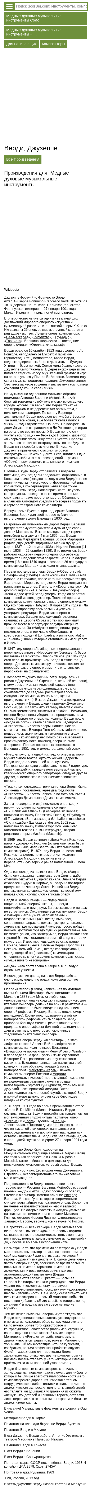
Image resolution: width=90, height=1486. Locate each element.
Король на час (69, 586)
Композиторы (53, 44)
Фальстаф (56, 344)
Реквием (11, 854)
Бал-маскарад (17, 337)
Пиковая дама (39, 1125)
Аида (22, 344)
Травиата (13, 341)
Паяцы (58, 1121)
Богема (12, 1121)
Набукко (39, 590)
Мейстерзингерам (43, 1070)
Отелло (36, 344)
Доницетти (30, 1191)
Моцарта (59, 1074)
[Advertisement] (45, 97)
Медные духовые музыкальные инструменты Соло (34, 18)
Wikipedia (11, 289)
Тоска (29, 1121)
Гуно (35, 1199)
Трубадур (62, 337)
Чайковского (63, 1125)
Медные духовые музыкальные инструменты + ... (34, 32)
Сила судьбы (16, 822)
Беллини (48, 1187)
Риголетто (41, 337)
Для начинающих (21, 44)
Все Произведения (22, 159)
